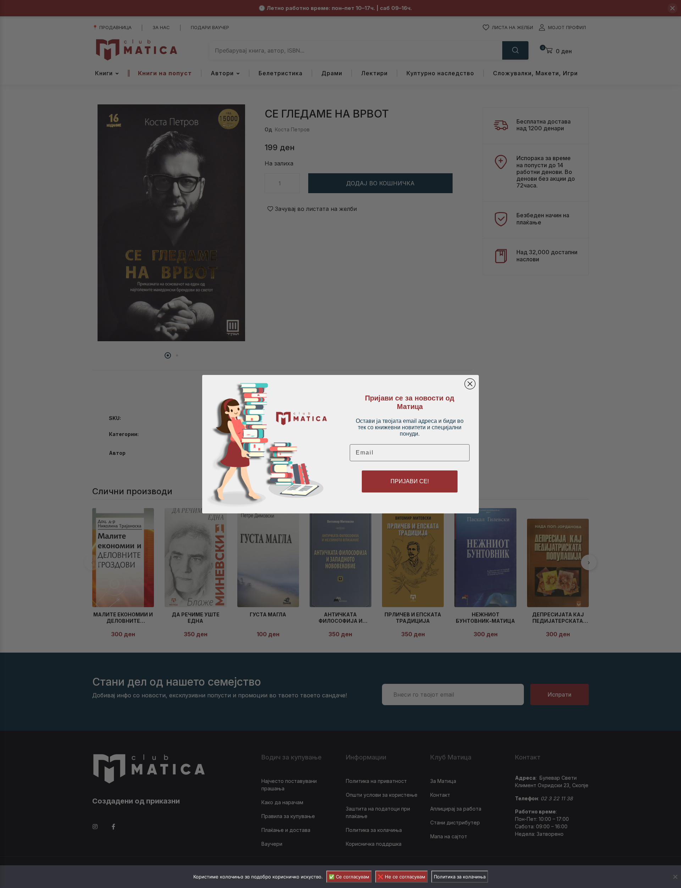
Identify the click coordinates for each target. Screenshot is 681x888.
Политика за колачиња (460, 876)
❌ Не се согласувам (401, 876)
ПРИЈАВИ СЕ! (410, 481)
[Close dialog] (470, 383)
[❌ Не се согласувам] (675, 876)
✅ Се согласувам (349, 876)
